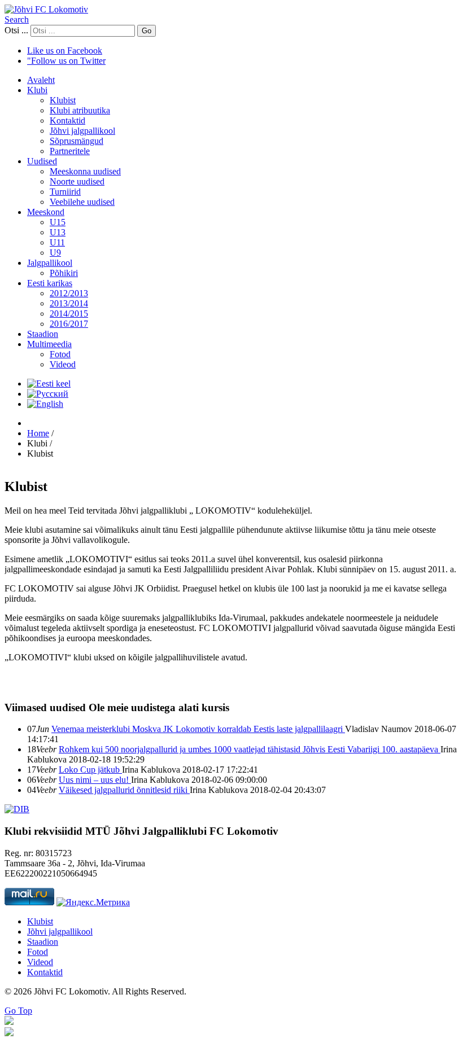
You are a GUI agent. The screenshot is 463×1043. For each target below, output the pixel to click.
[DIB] (17, 809)
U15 (57, 222)
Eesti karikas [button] (49, 283)
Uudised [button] (42, 161)
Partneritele (70, 151)
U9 (55, 252)
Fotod (60, 354)
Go (146, 31)
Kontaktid (67, 120)
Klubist (63, 100)
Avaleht (41, 80)
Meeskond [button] (45, 212)
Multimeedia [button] (49, 344)
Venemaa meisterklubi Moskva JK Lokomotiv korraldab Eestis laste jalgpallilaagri (198, 729)
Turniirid (65, 191)
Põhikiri (64, 273)
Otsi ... (16, 30)
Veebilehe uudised (82, 202)
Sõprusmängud (76, 141)
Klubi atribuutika (80, 110)
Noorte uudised (77, 181)
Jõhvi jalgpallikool (82, 130)
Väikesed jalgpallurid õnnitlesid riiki (124, 790)
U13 (57, 232)
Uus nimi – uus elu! (95, 780)
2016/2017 (69, 323)
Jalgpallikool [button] (49, 263)
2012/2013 (69, 293)
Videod (63, 364)
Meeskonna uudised (85, 171)
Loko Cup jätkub (90, 769)
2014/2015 (69, 313)
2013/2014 (69, 303)
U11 (57, 242)
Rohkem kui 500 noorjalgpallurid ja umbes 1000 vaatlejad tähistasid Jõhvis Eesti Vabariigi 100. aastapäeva (249, 749)
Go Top (18, 1010)
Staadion (42, 334)
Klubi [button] (37, 90)
